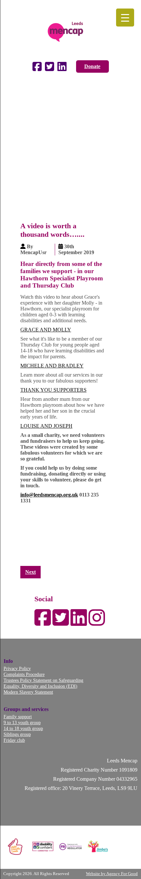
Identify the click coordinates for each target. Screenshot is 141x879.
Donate (92, 66)
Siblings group (17, 734)
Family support (18, 716)
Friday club (14, 740)
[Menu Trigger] (125, 18)
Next (30, 572)
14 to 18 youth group (23, 728)
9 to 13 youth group (22, 722)
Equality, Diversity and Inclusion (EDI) (40, 686)
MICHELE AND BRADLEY (52, 365)
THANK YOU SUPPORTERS (53, 390)
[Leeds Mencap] (70, 30)
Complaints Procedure (24, 674)
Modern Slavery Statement (28, 692)
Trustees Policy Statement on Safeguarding (43, 680)
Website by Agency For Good (112, 873)
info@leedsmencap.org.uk (49, 494)
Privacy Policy (17, 668)
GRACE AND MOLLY (45, 329)
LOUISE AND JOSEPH (46, 426)
